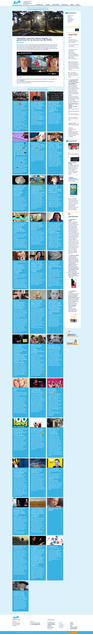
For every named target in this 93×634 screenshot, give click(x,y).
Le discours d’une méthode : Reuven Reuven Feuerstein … (20, 593)
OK (69, 632)
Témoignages (70, 20)
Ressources (73, 141)
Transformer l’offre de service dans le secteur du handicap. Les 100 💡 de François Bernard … (20, 432)
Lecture (69, 22)
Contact (77, 4)
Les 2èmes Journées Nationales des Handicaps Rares (73, 63)
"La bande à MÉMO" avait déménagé (73, 124)
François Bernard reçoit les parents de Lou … (54, 470)
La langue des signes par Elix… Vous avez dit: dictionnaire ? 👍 (37, 430)
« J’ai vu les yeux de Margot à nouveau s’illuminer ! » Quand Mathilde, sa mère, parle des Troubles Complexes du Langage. (37, 266)
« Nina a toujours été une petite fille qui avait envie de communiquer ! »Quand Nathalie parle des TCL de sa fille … (20, 228)
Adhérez (72, 4)
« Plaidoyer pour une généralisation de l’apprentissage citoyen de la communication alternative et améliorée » (20, 190)
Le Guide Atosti (52, 546)
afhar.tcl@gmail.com (36, 624)
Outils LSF (69, 17)
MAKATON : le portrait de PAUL (54, 509)
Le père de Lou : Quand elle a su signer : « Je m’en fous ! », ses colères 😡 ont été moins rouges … (37, 146)
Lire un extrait (72, 196)
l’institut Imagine (53, 45)
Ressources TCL (65, 4)
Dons (71, 625)
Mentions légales (73, 628)
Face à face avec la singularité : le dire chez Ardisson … (36, 470)
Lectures (73, 216)
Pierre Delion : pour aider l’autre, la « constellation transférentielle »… (54, 431)
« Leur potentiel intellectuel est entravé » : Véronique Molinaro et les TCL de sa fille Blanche (54, 189)
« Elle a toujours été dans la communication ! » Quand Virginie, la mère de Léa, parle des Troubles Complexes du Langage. (20, 267)
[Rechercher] (77, 29)
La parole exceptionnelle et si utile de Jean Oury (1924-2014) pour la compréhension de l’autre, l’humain (19, 304)
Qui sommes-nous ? (39, 4)
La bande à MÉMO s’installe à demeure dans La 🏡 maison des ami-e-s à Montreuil (37, 226)
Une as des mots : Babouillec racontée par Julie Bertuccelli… (54, 346)
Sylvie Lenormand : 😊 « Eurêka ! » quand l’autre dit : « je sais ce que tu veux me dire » (55, 145)
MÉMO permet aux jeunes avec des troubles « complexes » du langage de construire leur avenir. (37, 349)
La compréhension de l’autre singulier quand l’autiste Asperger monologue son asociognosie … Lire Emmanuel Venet (20, 473)
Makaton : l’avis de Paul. (19, 389)
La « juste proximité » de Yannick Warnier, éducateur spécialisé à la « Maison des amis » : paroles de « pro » (37, 106)
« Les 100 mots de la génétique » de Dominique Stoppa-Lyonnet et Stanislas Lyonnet (20, 512)
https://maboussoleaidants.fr (73, 153)
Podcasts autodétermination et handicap (72, 129)
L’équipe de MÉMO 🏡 (51, 624)
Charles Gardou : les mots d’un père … (19, 547)
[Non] (91, 632)
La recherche (70, 18)
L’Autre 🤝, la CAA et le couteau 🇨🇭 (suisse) (20, 103)
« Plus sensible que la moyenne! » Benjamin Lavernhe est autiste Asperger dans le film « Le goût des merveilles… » (37, 512)
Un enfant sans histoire (74, 255)
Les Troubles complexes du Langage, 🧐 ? (52, 390)
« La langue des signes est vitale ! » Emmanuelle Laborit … (37, 390)
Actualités (48, 4)
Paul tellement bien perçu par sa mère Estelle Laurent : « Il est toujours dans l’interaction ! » (37, 304)
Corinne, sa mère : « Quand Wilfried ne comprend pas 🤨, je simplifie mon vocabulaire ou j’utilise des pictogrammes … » (37, 190)
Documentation (70, 15)
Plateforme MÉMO (55, 4)
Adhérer (71, 622)
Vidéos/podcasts (71, 19)
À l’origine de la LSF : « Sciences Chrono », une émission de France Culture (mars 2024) (54, 265)
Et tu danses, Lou (73, 291)
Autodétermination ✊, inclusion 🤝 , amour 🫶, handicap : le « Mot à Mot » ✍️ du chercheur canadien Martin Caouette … (54, 106)
